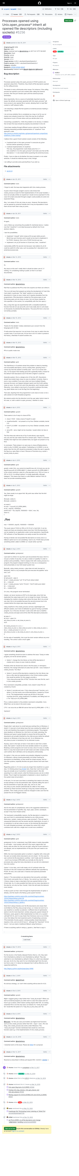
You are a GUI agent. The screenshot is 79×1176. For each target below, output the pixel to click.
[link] (10, 1067)
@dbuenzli (39, 69)
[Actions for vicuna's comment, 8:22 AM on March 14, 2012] (49, 279)
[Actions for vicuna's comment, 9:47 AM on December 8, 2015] (49, 990)
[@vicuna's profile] (4, 42)
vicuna (8, 43)
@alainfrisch (20, 980)
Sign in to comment (18, 1131)
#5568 (13, 67)
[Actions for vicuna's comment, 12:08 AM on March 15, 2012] (49, 318)
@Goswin (7, 1021)
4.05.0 (27, 1078)
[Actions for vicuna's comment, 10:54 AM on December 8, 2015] (49, 1013)
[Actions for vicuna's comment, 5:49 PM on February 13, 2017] (49, 1052)
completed (25, 1067)
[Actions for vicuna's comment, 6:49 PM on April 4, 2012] (49, 460)
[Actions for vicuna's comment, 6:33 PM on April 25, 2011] (49, 179)
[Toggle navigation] (3, 3)
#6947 (23, 67)
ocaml (6, 9)
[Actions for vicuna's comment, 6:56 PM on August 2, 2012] (49, 549)
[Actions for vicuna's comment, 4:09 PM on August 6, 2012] (49, 646)
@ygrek (26, 69)
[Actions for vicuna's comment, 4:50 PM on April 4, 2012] (49, 407)
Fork (60, 9)
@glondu (32, 69)
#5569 (18, 67)
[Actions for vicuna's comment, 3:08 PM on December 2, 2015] (49, 975)
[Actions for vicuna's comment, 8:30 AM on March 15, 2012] (49, 342)
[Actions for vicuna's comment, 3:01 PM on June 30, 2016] (49, 1037)
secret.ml (9, 171)
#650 (31, 1045)
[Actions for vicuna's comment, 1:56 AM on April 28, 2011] (49, 213)
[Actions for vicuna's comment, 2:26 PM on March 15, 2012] (49, 357)
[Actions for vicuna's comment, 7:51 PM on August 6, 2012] (49, 718)
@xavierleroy (24, 51)
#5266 (24, 769)
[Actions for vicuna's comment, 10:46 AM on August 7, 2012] (49, 834)
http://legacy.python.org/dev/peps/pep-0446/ (18, 968)
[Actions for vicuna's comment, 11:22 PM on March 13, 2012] (49, 257)
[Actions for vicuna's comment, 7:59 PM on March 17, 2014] (49, 947)
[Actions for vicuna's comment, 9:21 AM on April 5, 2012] (49, 485)
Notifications (48, 9)
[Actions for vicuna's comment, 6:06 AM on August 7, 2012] (49, 799)
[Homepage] (39, 3)
